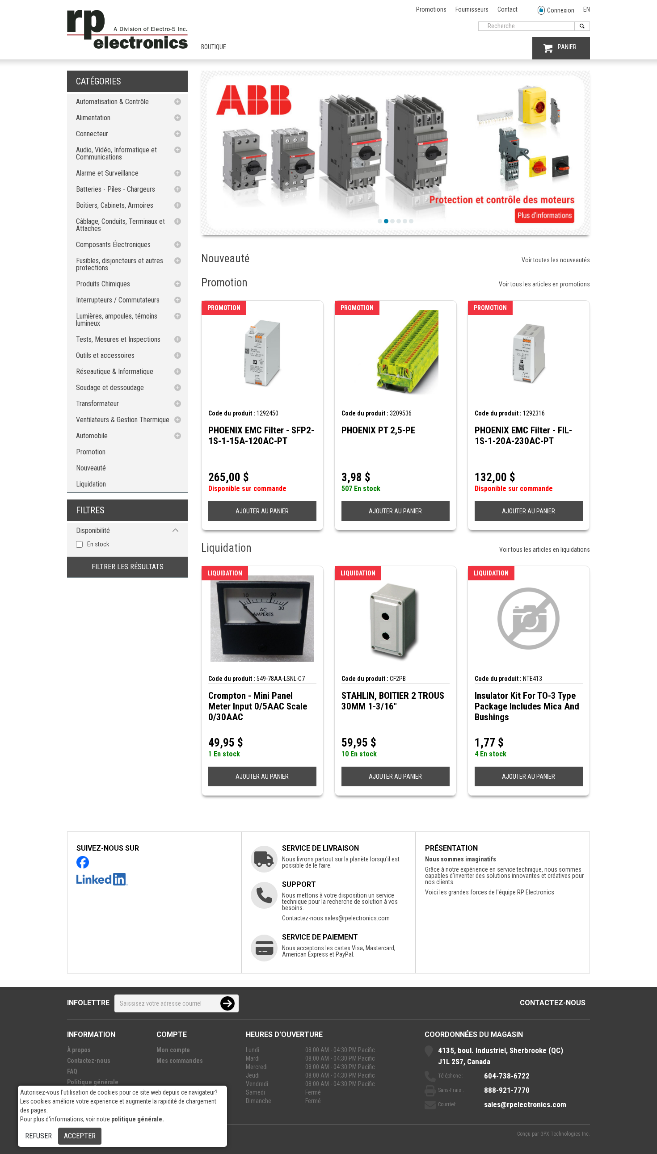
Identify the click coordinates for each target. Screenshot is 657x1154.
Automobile (92, 436)
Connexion (560, 10)
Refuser (38, 1136)
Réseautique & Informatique (114, 371)
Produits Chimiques (103, 284)
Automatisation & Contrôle (112, 101)
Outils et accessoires (105, 355)
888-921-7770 (507, 1090)
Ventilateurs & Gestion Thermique (122, 419)
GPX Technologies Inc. (565, 1134)
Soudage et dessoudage (110, 387)
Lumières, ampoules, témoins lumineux (116, 319)
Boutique (213, 46)
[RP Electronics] (127, 46)
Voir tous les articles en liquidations (544, 549)
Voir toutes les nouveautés (556, 260)
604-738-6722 (507, 1075)
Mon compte (173, 1049)
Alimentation (93, 117)
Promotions (431, 9)
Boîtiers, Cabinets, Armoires (114, 205)
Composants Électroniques (113, 244)
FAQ (72, 1071)
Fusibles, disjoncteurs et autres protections (119, 264)
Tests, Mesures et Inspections (118, 339)
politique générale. (137, 1119)
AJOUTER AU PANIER (262, 511)
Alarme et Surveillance (107, 173)
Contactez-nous (552, 1003)
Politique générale (92, 1082)
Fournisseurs (472, 9)
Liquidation (91, 484)
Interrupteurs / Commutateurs (118, 300)
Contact (507, 9)
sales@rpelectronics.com (357, 918)
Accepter (80, 1136)
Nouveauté (91, 468)
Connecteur (92, 134)
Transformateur (97, 403)
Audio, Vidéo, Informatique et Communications (116, 153)
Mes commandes (179, 1060)
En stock (98, 544)
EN (586, 9)
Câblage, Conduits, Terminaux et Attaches (120, 225)
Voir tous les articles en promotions (544, 284)
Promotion (90, 452)
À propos (79, 1049)
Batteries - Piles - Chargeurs (115, 189)
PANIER (567, 46)
